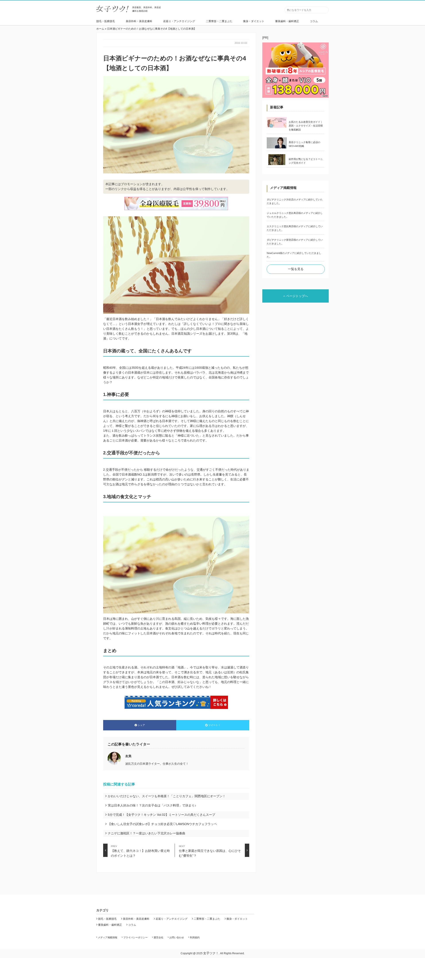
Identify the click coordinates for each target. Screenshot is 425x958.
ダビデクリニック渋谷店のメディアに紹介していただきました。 (295, 201)
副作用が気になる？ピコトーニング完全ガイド (306, 161)
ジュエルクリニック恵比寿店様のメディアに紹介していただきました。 (295, 215)
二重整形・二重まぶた (219, 21)
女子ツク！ (211, 953)
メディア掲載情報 (107, 937)
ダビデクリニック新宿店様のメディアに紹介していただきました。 (295, 241)
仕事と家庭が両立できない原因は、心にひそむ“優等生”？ (210, 851)
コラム (314, 21)
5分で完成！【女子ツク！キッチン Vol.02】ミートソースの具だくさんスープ (161, 814)
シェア (141, 725)
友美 (128, 756)
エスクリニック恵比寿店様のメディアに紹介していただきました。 (295, 228)
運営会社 (158, 937)
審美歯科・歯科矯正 (287, 21)
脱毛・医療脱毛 (105, 21)
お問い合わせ (176, 937)
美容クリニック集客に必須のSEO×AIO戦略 (304, 144)
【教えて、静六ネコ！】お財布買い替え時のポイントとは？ (140, 851)
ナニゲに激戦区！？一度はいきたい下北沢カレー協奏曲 (146, 833)
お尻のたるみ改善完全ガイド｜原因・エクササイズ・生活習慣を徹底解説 (306, 126)
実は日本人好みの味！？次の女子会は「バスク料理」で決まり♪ (152, 805)
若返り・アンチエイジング (179, 21)
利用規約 (195, 937)
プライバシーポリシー (135, 937)
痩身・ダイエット (253, 21)
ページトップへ (297, 296)
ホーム (100, 28)
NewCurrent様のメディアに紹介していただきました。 (294, 255)
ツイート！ (214, 725)
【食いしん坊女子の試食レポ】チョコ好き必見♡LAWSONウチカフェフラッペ (162, 824)
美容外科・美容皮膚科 (139, 21)
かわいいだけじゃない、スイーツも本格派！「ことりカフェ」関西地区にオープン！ (167, 796)
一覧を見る (295, 269)
